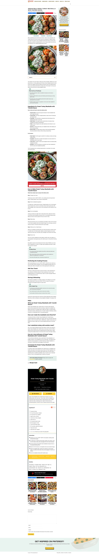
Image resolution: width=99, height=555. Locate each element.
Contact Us (62, 1)
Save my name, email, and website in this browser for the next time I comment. (41, 531)
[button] (70, 4)
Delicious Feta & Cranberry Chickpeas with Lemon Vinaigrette (42, 491)
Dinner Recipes (45, 1)
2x (53, 407)
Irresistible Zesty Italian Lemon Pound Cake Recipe (52, 503)
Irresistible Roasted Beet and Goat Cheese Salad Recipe (32, 491)
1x (51, 407)
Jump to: (30, 77)
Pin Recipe (49, 393)
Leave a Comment (40, 11)
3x (54, 407)
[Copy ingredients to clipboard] (34, 407)
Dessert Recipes (51, 1)
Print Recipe (43, 35)
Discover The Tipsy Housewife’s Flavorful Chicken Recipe (32, 503)
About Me (62, 552)
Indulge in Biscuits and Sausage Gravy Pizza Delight (52, 491)
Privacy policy (59, 552)
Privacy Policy (67, 1)
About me (57, 1)
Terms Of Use (66, 552)
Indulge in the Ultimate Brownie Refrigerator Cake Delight (42, 503)
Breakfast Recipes (37, 1)
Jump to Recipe (36, 35)
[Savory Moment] (31, 1)
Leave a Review (49, 35)
